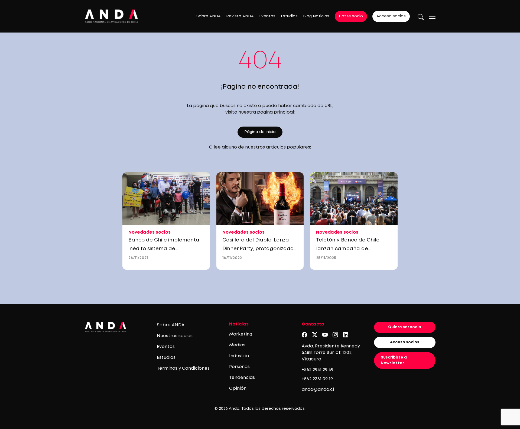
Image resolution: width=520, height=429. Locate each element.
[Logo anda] (111, 16)
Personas (239, 367)
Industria (239, 356)
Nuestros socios (175, 336)
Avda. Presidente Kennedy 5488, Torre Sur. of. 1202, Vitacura (331, 352)
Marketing (240, 334)
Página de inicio (260, 132)
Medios (237, 345)
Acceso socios (391, 16)
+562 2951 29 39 (317, 370)
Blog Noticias (316, 16)
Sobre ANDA (208, 16)
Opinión (237, 388)
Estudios (289, 16)
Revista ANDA (240, 16)
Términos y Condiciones (183, 368)
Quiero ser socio (404, 327)
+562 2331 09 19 (317, 379)
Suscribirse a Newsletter (394, 360)
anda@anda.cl (318, 390)
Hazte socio (351, 16)
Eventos (267, 16)
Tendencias (242, 378)
